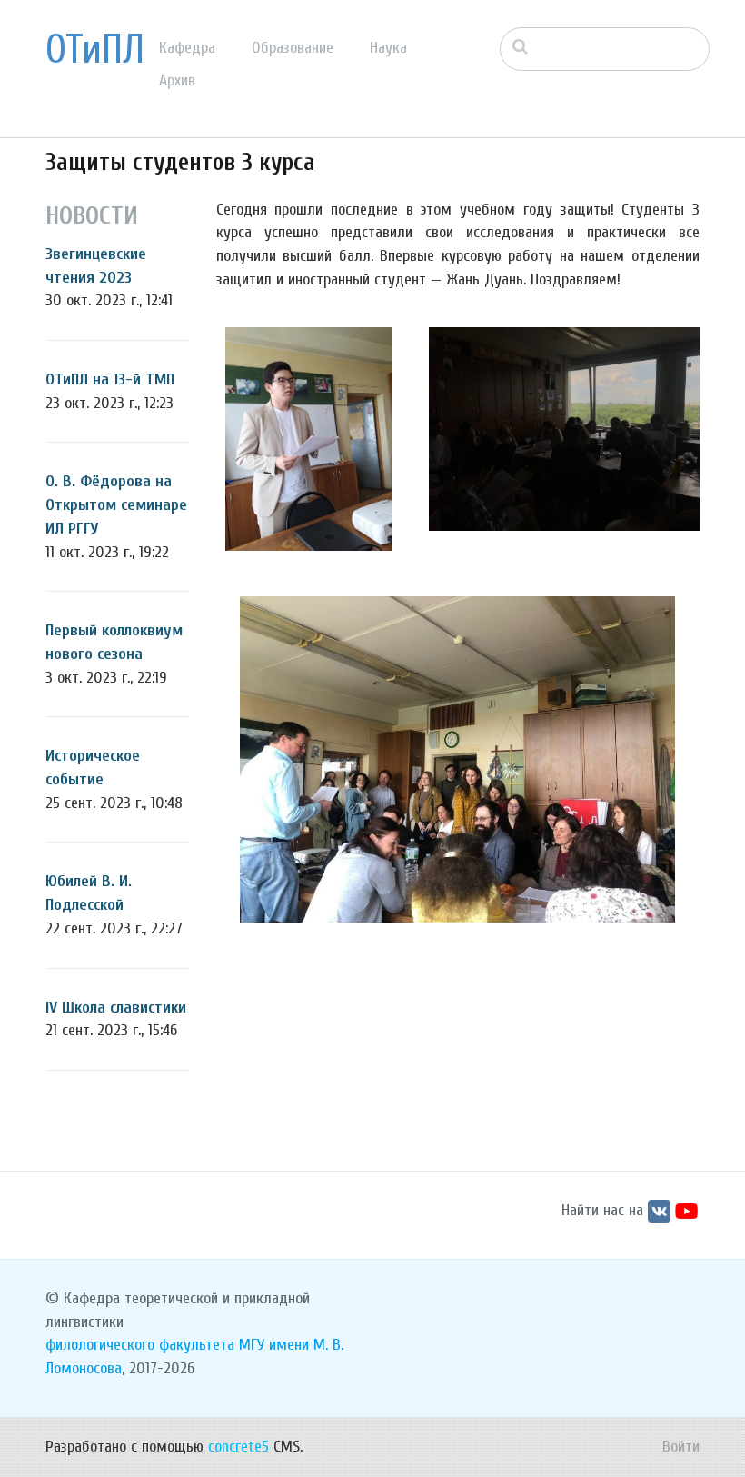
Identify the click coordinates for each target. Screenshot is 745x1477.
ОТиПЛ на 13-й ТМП (109, 379)
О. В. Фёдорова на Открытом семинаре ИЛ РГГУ (116, 504)
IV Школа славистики (115, 1007)
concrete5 (238, 1446)
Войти (681, 1446)
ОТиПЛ (94, 50)
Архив (177, 80)
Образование (292, 47)
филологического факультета (139, 1344)
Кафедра (187, 47)
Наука (388, 47)
